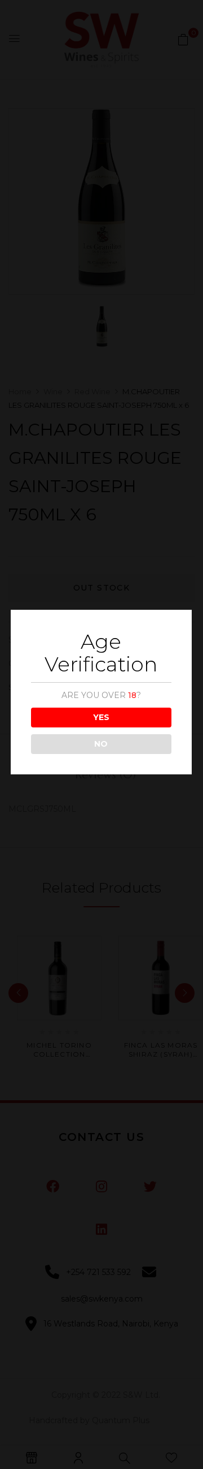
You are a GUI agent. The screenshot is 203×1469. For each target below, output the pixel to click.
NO (101, 744)
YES (101, 717)
